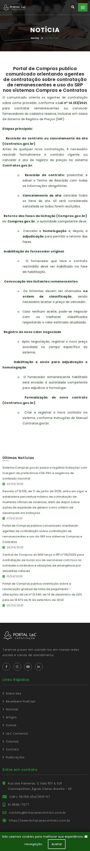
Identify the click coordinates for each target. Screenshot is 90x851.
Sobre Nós (13, 693)
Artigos (11, 717)
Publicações (15, 757)
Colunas (12, 741)
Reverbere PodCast (21, 701)
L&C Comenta (17, 733)
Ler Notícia (52, 38)
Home (35, 38)
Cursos (11, 725)
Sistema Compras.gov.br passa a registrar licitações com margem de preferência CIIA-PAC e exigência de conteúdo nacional (45, 473)
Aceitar (56, 844)
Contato (12, 749)
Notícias (12, 709)
